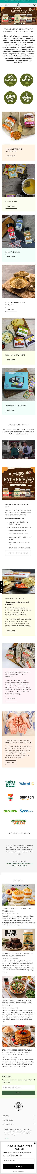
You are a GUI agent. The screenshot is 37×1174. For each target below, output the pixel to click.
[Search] (30, 5)
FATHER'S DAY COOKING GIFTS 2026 (17, 505)
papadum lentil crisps (15, 598)
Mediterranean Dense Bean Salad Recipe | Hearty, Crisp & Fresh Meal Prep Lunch (17, 1003)
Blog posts (18, 881)
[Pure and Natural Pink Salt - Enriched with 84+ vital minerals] (18, 655)
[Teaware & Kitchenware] (18, 384)
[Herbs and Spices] (18, 231)
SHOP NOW (11, 156)
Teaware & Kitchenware (15, 405)
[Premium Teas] (18, 180)
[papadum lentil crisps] (18, 581)
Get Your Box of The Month (17, 553)
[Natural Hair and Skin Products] (18, 281)
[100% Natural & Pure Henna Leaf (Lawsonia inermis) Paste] (18, 723)
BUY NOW (10, 762)
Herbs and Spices (12, 252)
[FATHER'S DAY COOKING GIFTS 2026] (18, 483)
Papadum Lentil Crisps (15, 355)
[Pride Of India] (18, 5)
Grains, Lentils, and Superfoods (13, 150)
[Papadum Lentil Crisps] (18, 334)
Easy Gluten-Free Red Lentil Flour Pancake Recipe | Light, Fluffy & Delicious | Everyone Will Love (17, 1052)
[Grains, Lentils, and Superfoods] (18, 128)
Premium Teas (11, 201)
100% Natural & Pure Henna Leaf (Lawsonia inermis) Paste (18, 741)
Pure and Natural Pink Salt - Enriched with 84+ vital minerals (17, 674)
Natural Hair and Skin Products (15, 303)
